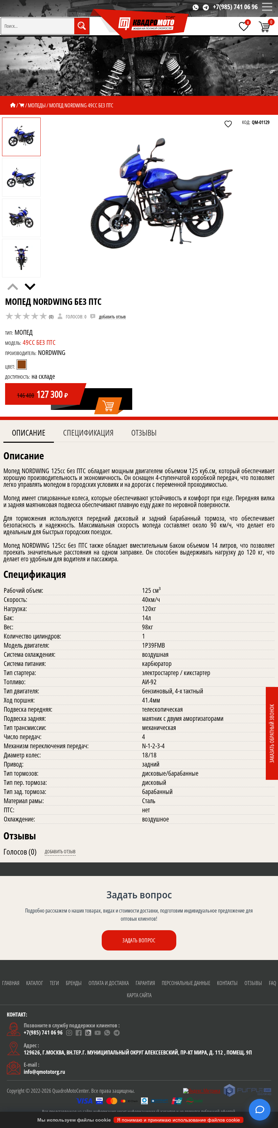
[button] (30, 286)
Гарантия (145, 983)
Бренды (74, 983)
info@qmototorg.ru (44, 1071)
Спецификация (88, 432)
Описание (28, 432)
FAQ (272, 983)
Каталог (34, 983)
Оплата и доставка (108, 983)
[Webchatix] (260, 1110)
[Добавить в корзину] (108, 406)
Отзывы (144, 432)
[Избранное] (243, 26)
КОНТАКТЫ (227, 983)
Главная (10, 983)
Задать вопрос (138, 940)
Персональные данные (186, 983)
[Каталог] (21, 105)
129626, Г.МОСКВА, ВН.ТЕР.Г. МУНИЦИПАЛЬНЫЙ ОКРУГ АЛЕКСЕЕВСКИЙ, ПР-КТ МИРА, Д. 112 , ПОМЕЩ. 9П (138, 1052)
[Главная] (13, 105)
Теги (54, 983)
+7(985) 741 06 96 (235, 6)
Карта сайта (139, 995)
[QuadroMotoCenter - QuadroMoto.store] (139, 24)
